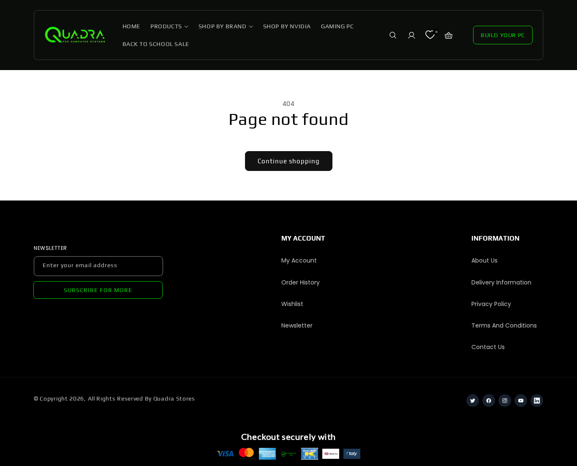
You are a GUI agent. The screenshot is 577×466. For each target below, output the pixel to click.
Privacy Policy (491, 304)
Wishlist (292, 304)
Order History (300, 282)
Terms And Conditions (504, 325)
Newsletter (297, 325)
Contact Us (488, 347)
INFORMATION (495, 238)
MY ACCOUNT (303, 238)
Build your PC (503, 35)
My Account (299, 260)
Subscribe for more (98, 290)
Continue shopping (289, 161)
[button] (169, 26)
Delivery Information (501, 282)
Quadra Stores (174, 398)
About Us (484, 260)
